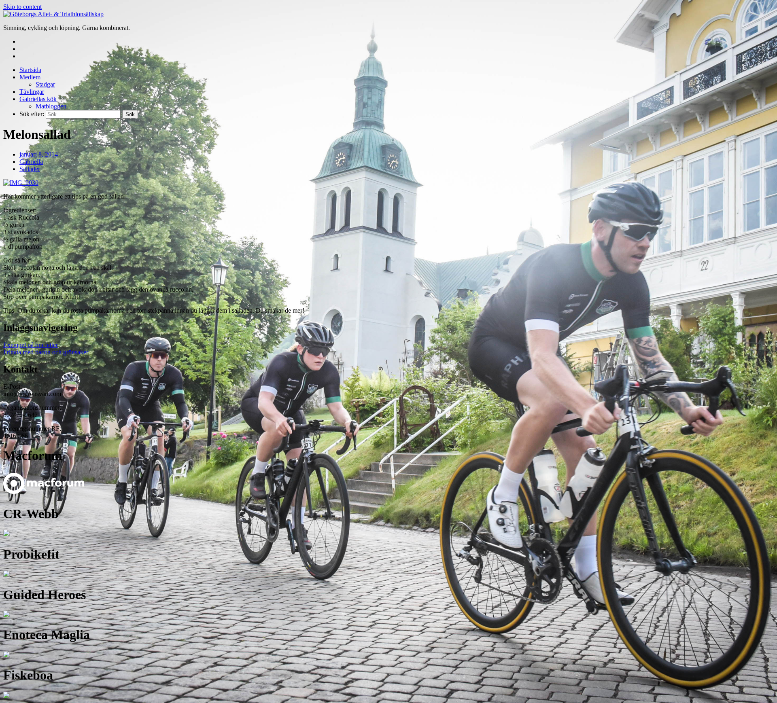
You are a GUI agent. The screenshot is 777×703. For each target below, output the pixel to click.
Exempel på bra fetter (30, 344)
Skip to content (22, 6)
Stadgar (45, 84)
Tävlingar (31, 91)
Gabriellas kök (38, 98)
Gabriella (31, 161)
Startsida (30, 69)
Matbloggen (51, 106)
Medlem (29, 77)
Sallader (29, 168)
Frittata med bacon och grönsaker (45, 352)
